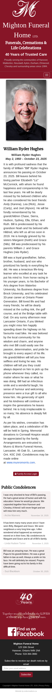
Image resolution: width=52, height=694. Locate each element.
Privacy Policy (44, 686)
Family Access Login (26, 474)
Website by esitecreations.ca (26, 691)
